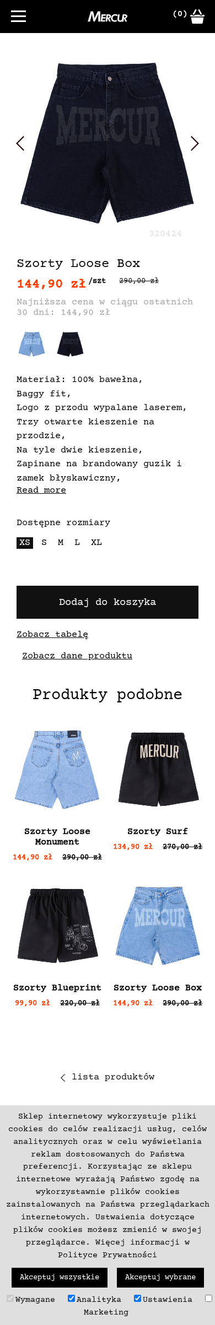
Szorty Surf (157, 832)
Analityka (99, 1300)
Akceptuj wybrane (160, 1277)
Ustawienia (167, 1300)
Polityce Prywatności (107, 1255)
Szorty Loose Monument (57, 837)
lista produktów (113, 1077)
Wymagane (35, 1300)
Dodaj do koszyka (107, 602)
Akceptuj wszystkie (59, 1277)
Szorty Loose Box (158, 988)
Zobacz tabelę (52, 635)
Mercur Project (107, 16)
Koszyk (197, 16)
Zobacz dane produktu (77, 656)
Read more (41, 491)
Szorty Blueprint (57, 988)
